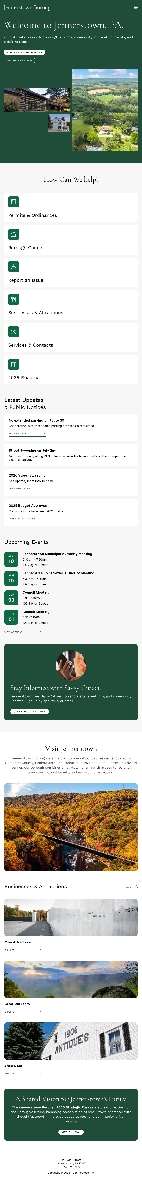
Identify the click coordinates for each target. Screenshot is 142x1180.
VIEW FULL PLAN (71, 1132)
